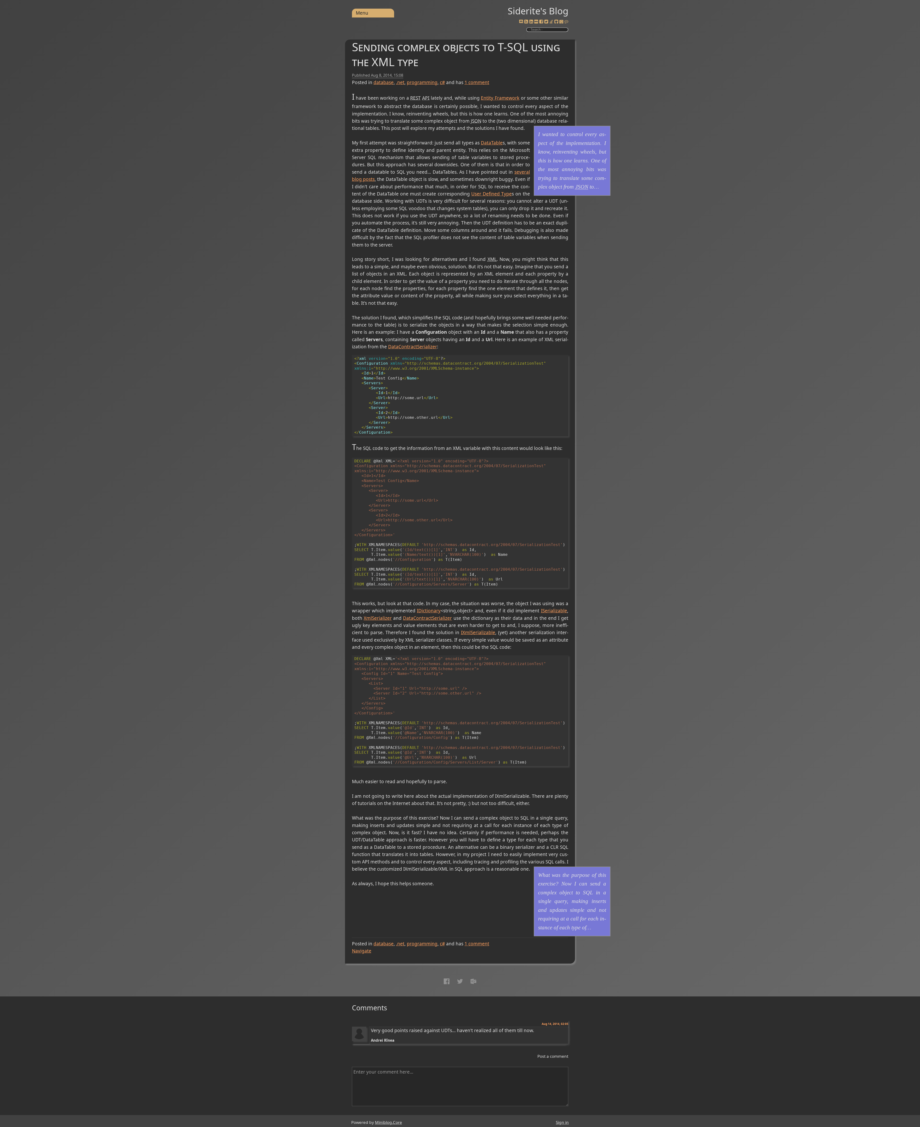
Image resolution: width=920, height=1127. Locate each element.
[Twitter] (546, 21)
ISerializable (554, 611)
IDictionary (429, 611)
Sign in (562, 1122)
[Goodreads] (561, 21)
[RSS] (526, 21)
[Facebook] (541, 21)
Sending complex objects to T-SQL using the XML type (456, 54)
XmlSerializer (378, 618)
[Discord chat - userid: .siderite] (520, 22)
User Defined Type (491, 194)
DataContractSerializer (412, 347)
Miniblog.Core (388, 1122)
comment (477, 82)
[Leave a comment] (566, 21)
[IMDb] (536, 21)
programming (422, 82)
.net (400, 82)
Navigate (361, 951)
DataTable (492, 143)
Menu (362, 13)
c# (442, 82)
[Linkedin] (531, 21)
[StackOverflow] (551, 21)
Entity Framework (500, 98)
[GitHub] (556, 21)
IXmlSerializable (478, 632)
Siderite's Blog (538, 11)
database (384, 82)
